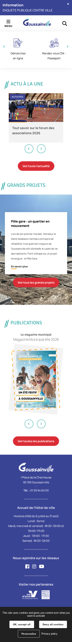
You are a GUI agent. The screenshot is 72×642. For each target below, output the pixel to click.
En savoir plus (19, 266)
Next (41, 148)
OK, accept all (22, 624)
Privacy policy (49, 633)
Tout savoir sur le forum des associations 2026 (33, 130)
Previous (29, 148)
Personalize (28, 633)
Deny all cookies (53, 624)
